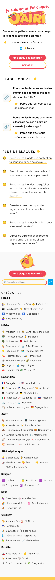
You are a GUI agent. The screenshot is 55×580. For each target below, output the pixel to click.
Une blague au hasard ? (27, 57)
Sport (25, 558)
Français (11, 383)
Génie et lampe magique (19, 535)
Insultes (10, 444)
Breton (24, 402)
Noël (27, 521)
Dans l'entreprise (35, 331)
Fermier (32, 355)
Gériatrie (29, 457)
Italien (9, 397)
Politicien (28, 341)
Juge (8, 365)
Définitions (29, 444)
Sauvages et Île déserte (19, 530)
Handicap (11, 462)
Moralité (38, 434)
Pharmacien (12, 355)
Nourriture (43, 430)
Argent (32, 553)
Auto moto (12, 553)
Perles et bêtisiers (16, 439)
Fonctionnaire (13, 360)
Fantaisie (11, 525)
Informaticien (32, 350)
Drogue (36, 563)
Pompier (10, 370)
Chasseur (11, 346)
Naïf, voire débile (16, 467)
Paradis (29, 480)
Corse (9, 402)
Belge (9, 388)
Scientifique (31, 346)
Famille (10, 309)
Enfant (40, 304)
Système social (14, 563)
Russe (45, 397)
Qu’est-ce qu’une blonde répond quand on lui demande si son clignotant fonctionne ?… (28, 239)
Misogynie (11, 313)
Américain (30, 383)
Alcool (9, 558)
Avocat (34, 360)
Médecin (11, 331)
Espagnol (39, 407)
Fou (28, 462)
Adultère (27, 498)
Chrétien (11, 480)
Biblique (10, 485)
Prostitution (38, 503)
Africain (10, 393)
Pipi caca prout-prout (17, 430)
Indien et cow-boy (16, 407)
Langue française (15, 434)
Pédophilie (12, 508)
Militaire (10, 341)
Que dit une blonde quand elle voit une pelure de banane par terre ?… (30, 173)
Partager (27, 65)
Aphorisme (31, 425)
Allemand (29, 393)
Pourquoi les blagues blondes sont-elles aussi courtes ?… (30, 224)
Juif (45, 480)
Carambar (40, 439)
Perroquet (11, 540)
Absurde (10, 425)
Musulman (29, 485)
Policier (32, 336)
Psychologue (27, 365)
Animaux (11, 521)
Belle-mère (12, 318)
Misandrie (31, 313)
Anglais (26, 388)
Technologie (35, 420)
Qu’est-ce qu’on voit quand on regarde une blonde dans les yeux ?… (27, 209)
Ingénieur (11, 350)
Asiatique (27, 397)
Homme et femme (16, 304)
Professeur (12, 336)
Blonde (29, 48)
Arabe (42, 388)
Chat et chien (32, 309)
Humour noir (12, 420)
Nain (41, 462)
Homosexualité (14, 503)
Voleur (27, 370)
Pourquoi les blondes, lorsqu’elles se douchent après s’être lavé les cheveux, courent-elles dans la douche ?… (29, 190)
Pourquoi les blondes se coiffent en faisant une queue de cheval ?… (30, 160)
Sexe (9, 498)
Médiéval (30, 540)
